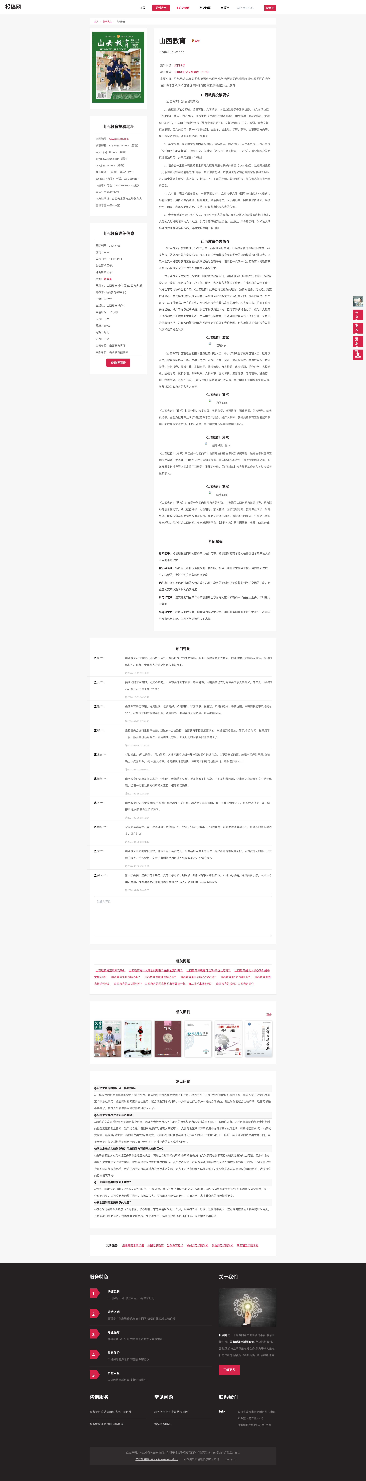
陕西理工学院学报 (247, 1245)
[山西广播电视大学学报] (228, 1039)
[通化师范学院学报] (198, 1039)
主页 (142, 8)
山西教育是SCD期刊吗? (128, 983)
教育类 (108, 279)
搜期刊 (270, 8)
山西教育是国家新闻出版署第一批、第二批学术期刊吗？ (179, 983)
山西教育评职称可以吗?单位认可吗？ (208, 970)
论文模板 (184, 8)
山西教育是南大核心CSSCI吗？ (198, 977)
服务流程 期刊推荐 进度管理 (171, 1411)
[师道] (168, 1039)
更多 (269, 1014)
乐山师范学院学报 (222, 1245)
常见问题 (205, 8)
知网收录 (179, 65)
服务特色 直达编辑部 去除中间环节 (111, 1411)
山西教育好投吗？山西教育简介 (235, 983)
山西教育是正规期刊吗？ (111, 970)
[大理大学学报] (258, 1039)
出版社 (225, 8)
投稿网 (13, 7)
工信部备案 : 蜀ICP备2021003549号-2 (156, 1459)
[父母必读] (107, 1039)
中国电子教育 (155, 1245)
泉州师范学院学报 (133, 1245)
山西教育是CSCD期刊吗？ (235, 977)
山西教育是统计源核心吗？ (160, 977)
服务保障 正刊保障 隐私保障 (106, 1424)
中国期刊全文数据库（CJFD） (192, 72)
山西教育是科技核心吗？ (126, 977)
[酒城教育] (137, 1039)
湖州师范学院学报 (197, 1245)
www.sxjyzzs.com (119, 138)
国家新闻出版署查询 (242, 1341)
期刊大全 (161, 8)
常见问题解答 (162, 1424)
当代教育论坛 (175, 1245)
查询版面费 (118, 362)
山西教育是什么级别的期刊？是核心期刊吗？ (156, 970)
